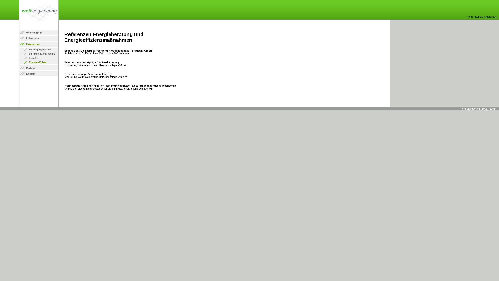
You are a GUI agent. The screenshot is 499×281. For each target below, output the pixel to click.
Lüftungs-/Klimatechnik (42, 54)
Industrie (34, 58)
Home (470, 16)
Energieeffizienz (38, 62)
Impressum (491, 16)
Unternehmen (34, 32)
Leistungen (33, 38)
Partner (30, 68)
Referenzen (33, 44)
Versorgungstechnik (40, 49)
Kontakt (479, 16)
